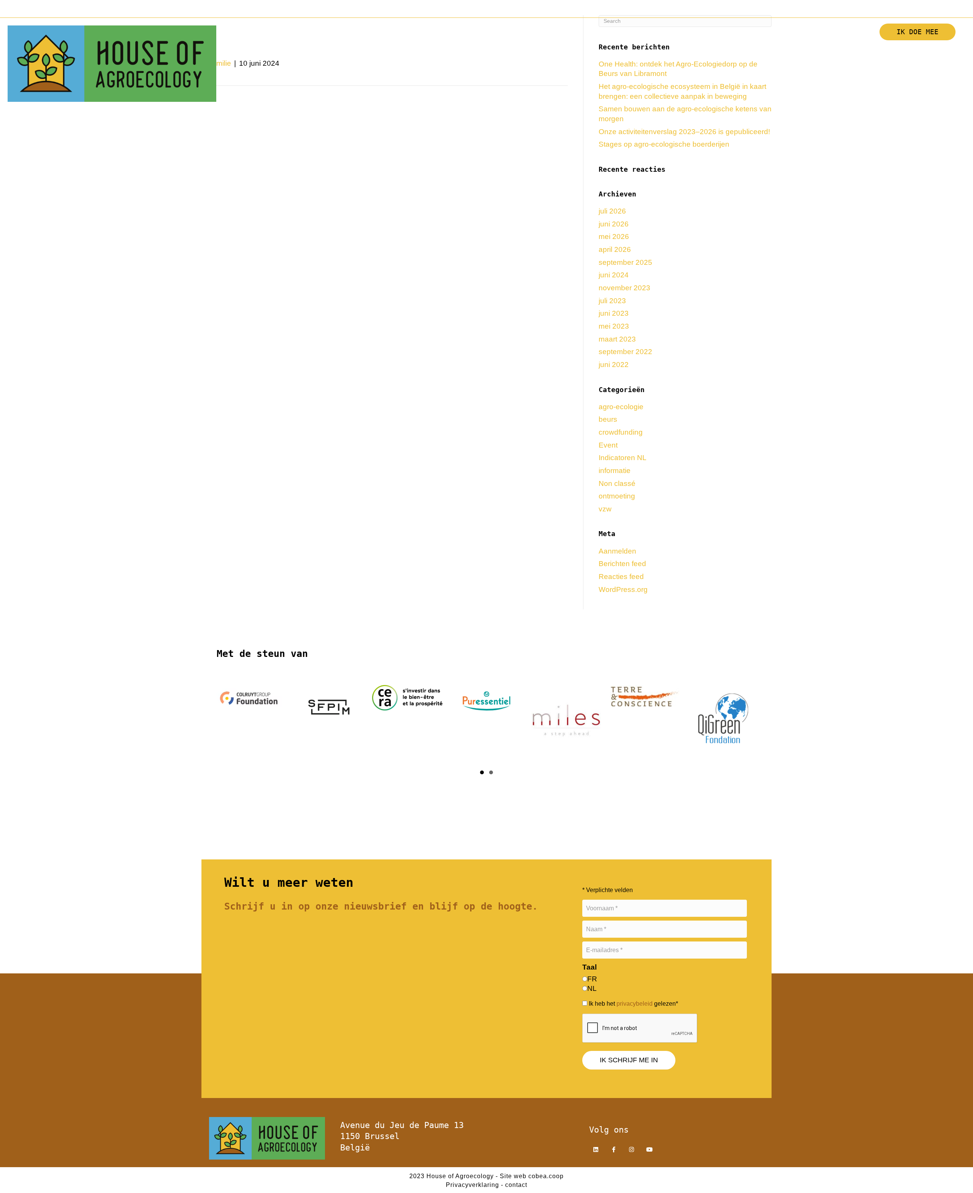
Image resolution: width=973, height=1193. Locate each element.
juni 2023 (614, 313)
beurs (608, 419)
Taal (589, 967)
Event (608, 445)
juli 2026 (612, 211)
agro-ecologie (621, 407)
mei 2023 (614, 326)
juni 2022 (614, 365)
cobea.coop (546, 1176)
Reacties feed (621, 577)
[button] (718, 51)
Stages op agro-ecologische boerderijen (664, 144)
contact (516, 1185)
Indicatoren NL (623, 458)
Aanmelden (617, 551)
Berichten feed (622, 564)
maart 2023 (617, 339)
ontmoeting (617, 496)
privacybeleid (634, 1003)
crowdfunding (621, 432)
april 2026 (615, 249)
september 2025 (625, 262)
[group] (248, 722)
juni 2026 (614, 224)
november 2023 (624, 288)
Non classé (617, 483)
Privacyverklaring (472, 1185)
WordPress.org (623, 589)
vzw (605, 509)
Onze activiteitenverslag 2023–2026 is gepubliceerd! (684, 132)
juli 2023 (612, 301)
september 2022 (625, 352)
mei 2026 (614, 236)
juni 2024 (614, 275)
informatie (615, 471)
